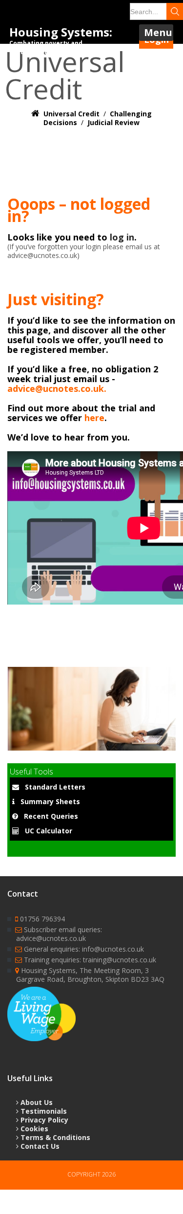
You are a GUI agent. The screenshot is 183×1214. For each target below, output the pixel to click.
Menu (158, 32)
